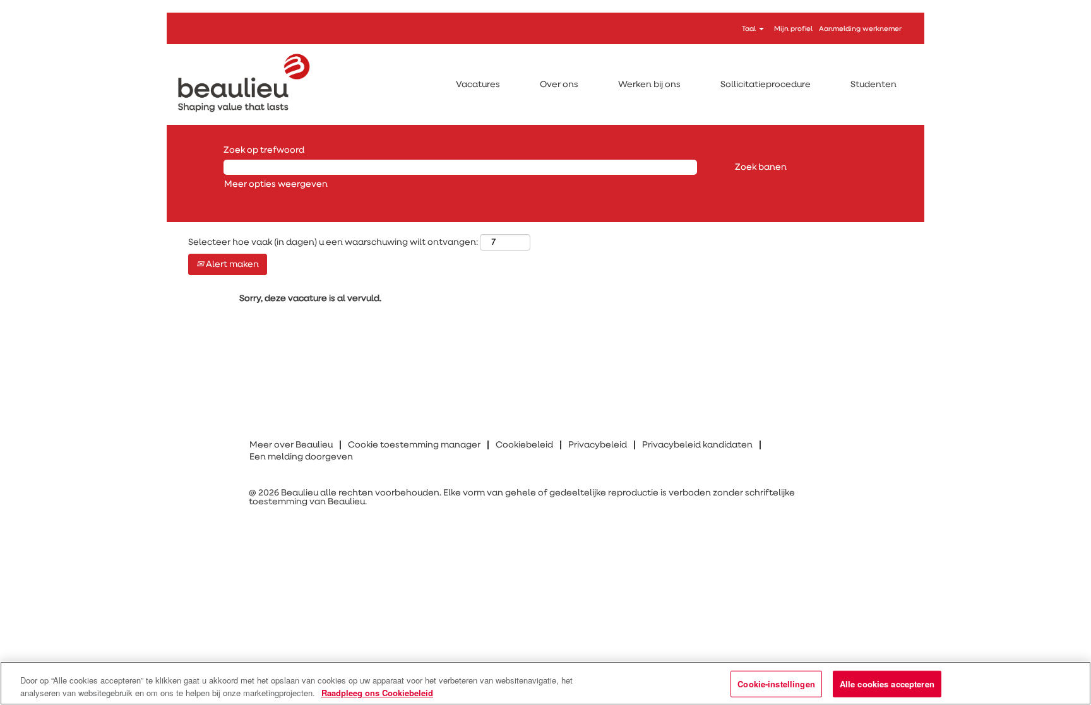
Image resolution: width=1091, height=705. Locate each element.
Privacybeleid (597, 445)
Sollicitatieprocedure (765, 84)
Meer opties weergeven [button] (276, 184)
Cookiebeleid (524, 445)
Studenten (873, 84)
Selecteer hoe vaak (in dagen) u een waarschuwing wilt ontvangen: (333, 242)
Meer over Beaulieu (291, 445)
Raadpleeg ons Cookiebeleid (377, 692)
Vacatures (478, 84)
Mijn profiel (793, 28)
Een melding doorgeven (301, 457)
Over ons (559, 84)
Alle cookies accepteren (887, 684)
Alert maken (231, 264)
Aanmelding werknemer (860, 28)
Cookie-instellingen (775, 684)
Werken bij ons (649, 84)
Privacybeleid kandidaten (697, 445)
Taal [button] (750, 28)
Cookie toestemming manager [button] (414, 445)
